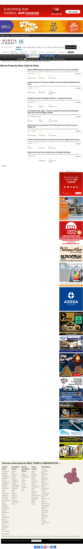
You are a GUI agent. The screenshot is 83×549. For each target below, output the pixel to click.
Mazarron (14, 493)
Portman (4, 511)
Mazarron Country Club (44, 502)
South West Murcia (15, 468)
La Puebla (4, 487)
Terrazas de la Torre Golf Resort (5, 527)
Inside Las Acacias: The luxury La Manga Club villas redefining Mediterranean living (53, 83)
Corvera (34, 480)
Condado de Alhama (15, 482)
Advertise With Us (78, 540)
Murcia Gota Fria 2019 (49, 536)
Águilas (24, 47)
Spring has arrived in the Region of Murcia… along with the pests (49, 98)
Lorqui (33, 490)
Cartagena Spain (21, 536)
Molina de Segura (34, 492)
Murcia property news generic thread (63, 536)
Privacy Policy (62, 540)
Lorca (43, 47)
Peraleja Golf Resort (35, 499)
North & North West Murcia (25, 469)
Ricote (33, 502)
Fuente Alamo (15, 485)
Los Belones (5, 495)
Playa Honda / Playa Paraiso (5, 508)
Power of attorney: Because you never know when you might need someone (53, 140)
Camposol (14, 480)
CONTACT (7, 35)
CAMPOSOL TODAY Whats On (9, 536)
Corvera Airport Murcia (37, 536)
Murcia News (5, 52)
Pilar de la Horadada (4, 504)
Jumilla (39, 47)
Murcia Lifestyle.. (53, 135)
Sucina (33, 504)
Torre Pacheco (5, 531)
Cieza (23, 482)
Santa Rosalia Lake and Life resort (5, 522)
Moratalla (24, 487)
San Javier (62, 47)
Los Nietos (4, 497)
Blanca (33, 478)
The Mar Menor (4, 468)
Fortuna (24, 483)
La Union (4, 492)
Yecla (23, 490)
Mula (23, 489)
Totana (13, 504)
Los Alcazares (5, 493)
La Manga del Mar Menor (5, 484)
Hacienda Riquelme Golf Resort (35, 486)
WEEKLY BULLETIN (25, 35)
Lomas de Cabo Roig (45, 523)
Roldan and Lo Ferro (5, 513)
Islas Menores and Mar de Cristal (5, 478)
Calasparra (24, 475)
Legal (67, 540)
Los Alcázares (49, 47)
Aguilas (14, 471)
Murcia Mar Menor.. (32, 78)
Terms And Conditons (53, 540)
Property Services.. (53, 106)
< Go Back (4, 165)
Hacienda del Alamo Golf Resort (15, 488)
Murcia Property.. (53, 78)
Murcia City (35, 497)
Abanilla (34, 471)
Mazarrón (56, 47)
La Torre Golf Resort (5, 489)
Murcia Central (34, 468)
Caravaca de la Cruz (25, 477)
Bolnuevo (14, 478)
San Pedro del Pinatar (5, 518)
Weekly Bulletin (76, 536)
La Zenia (43, 520)
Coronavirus (29, 536)
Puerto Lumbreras (14, 499)
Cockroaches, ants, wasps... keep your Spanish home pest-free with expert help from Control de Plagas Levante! (52, 112)
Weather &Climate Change (14, 52)
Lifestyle (41, 52)
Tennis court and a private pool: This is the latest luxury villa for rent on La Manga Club (52, 126)
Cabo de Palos (41, 92)
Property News (51, 52)
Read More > (78, 73)
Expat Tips (30, 106)
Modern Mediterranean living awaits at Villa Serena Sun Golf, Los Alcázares (53, 70)
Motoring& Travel (34, 52)
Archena (34, 476)
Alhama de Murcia (31, 47)
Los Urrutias (5, 499)
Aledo (13, 473)
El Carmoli (4, 475)
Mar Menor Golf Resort (6, 501)
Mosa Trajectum (36, 495)
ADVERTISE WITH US (15, 35)
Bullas (23, 473)
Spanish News (62, 52)
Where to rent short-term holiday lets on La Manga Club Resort (49, 152)
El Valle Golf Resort (35, 482)
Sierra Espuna (15, 502)
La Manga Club (41, 135)
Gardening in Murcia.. (54, 121)
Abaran (33, 473)
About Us (71, 540)
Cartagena (40, 106)
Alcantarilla (34, 475)
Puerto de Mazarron (14, 496)
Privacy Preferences (36, 540)
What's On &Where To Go (24, 52)
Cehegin (24, 480)
